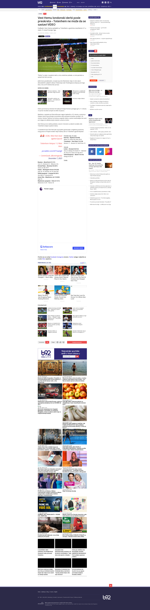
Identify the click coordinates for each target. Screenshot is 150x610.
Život (68, 6)
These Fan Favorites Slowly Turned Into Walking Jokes (60, 297)
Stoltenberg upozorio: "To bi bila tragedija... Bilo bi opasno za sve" (100, 198)
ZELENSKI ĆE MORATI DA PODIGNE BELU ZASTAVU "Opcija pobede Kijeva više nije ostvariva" (62, 571)
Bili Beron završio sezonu (96, 109)
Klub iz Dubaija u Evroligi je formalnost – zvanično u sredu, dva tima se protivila (99, 102)
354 (91, 25)
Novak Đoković (79, 9)
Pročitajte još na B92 (95, 160)
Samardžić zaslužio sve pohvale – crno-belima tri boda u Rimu (54, 100)
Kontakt (55, 597)
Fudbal (42, 9)
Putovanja (79, 6)
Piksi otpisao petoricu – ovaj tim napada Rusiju (101, 38)
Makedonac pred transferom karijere (77, 324)
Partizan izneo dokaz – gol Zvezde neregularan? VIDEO (98, 28)
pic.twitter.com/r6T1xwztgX (52, 151)
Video (59, 2)
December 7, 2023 (55, 158)
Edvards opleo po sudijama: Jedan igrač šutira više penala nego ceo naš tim (101, 134)
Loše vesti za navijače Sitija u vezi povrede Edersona (78, 309)
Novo (39, 6)
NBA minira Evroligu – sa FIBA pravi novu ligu (100, 204)
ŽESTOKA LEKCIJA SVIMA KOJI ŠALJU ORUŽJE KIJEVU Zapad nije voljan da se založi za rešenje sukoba (46, 571)
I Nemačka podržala (95, 178)
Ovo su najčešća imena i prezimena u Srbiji (100, 191)
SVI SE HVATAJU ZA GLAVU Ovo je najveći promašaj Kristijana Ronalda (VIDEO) (78, 571)
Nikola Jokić (62, 9)
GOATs (85, 9)
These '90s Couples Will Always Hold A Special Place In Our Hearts (61, 277)
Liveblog (90, 9)
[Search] (110, 2)
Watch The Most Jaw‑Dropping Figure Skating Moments (44, 297)
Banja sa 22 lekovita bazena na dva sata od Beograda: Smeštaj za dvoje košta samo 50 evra (100, 182)
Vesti (39, 9)
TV (71, 2)
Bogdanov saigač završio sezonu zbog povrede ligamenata (95, 120)
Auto (98, 6)
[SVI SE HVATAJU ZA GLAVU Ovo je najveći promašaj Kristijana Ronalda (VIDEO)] (79, 567)
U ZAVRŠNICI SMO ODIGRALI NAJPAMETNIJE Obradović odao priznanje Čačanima (45, 552)
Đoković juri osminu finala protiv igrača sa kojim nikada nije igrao (100, 174)
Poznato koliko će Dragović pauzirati (52, 331)
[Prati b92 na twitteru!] (105, 3)
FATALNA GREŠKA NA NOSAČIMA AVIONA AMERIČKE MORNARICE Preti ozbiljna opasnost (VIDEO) (79, 553)
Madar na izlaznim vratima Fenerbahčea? (100, 99)
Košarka (54, 9)
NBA (58, 9)
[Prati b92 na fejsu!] (102, 3)
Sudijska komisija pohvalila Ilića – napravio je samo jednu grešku (54, 309)
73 (90, 30)
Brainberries (46, 279)
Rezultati (102, 80)
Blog (78, 2)
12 (44, 13)
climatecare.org (48, 605)
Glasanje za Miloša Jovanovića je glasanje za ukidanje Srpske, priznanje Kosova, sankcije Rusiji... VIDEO (100, 187)
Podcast (54, 2)
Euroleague (68, 9)
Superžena (91, 6)
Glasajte (93, 80)
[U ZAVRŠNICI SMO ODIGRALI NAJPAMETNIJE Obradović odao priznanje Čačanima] (46, 548)
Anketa (91, 51)
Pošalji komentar (77, 342)
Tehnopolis (104, 6)
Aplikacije (66, 2)
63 (90, 36)
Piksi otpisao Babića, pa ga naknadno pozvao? (79, 316)
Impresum (60, 597)
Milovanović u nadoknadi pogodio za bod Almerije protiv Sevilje (79, 92)
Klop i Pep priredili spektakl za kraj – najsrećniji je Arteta (98, 43)
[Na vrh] (110, 585)
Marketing (50, 597)
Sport (55, 6)
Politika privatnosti (78, 597)
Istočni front (49, 6)
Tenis (74, 9)
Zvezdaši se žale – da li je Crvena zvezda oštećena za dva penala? (100, 33)
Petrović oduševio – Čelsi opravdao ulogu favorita (54, 91)
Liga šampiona (48, 9)
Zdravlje (72, 6)
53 (90, 45)
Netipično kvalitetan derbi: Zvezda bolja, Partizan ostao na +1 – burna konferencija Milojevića (100, 22)
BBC (95, 6)
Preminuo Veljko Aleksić (79, 98)
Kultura (84, 6)
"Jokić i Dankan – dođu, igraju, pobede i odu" (100, 131)
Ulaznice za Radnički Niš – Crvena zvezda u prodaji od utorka (54, 325)
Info (42, 6)
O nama (51, 591)
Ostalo (94, 9)
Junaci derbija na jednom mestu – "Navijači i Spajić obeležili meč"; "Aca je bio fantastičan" (54, 317)
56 (90, 40)
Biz (65, 6)
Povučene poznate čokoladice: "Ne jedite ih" (100, 202)
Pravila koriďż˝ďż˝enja (68, 597)
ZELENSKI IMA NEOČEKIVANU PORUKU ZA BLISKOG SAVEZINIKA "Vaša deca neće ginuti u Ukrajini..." (63, 552)
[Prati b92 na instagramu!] (108, 3)
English (83, 2)
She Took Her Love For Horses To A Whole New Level (78, 297)
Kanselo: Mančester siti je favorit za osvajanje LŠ (79, 331)
